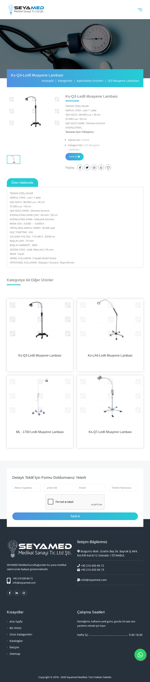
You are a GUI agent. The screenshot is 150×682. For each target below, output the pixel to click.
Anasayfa (48, 81)
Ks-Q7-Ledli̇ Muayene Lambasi (110, 432)
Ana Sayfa (15, 621)
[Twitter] (87, 167)
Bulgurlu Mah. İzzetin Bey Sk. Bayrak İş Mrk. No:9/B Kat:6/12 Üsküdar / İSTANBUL (107, 553)
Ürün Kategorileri (20, 634)
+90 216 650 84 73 (92, 569)
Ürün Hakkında (22, 182)
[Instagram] (94, 167)
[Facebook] (80, 167)
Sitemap (14, 654)
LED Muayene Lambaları (123, 81)
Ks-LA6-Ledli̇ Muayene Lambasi (110, 355)
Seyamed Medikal (77, 677)
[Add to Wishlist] (108, 167)
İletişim (14, 647)
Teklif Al (73, 156)
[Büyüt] (34, 111)
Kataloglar (16, 641)
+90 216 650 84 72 (92, 565)
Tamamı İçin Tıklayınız (79, 132)
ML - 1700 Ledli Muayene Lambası (40, 432)
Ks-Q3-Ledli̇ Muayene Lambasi (39, 355)
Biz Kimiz (15, 628)
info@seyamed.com (24, 582)
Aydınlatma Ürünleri (90, 81)
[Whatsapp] (101, 167)
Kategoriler (65, 81)
